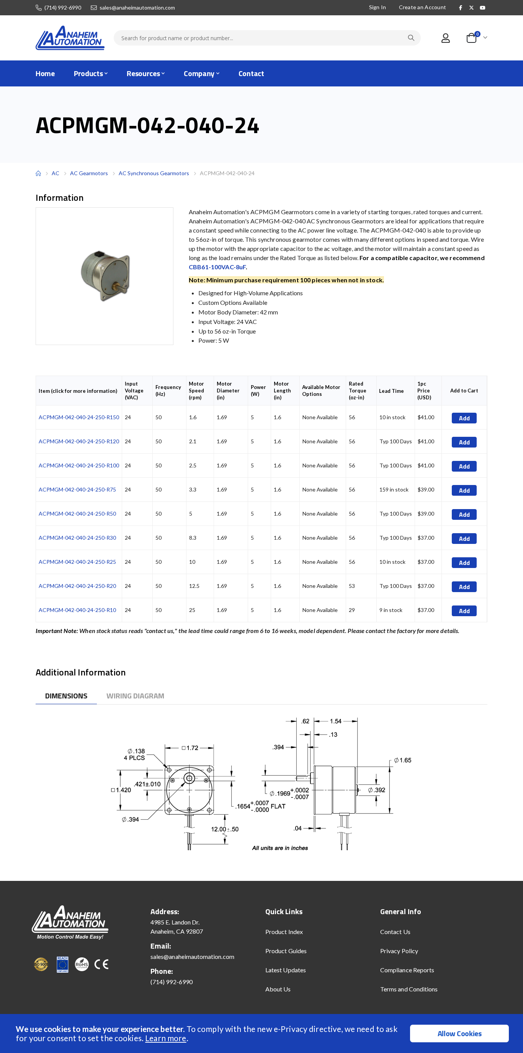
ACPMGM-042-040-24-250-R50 (77, 513)
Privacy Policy (399, 950)
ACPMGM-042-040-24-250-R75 (77, 489)
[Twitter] (472, 8)
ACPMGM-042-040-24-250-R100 (79, 465)
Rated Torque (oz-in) (357, 390)
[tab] (66, 696)
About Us (278, 989)
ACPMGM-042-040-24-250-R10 (77, 610)
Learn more (165, 1038)
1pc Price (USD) (424, 390)
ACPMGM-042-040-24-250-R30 (77, 537)
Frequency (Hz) (168, 390)
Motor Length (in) (282, 390)
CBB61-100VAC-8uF (217, 266)
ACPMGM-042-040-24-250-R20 (77, 586)
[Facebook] (461, 8)
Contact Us (395, 931)
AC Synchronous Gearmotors (154, 173)
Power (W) (258, 390)
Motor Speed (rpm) (196, 390)
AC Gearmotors (89, 173)
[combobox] (267, 38)
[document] (262, 1033)
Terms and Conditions (409, 989)
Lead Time (391, 391)
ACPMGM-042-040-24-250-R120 (79, 441)
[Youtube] (482, 8)
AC (55, 173)
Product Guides (286, 950)
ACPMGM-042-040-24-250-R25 (77, 561)
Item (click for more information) (78, 391)
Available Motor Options (321, 390)
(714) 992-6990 (62, 8)
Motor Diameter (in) (228, 390)
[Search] (411, 38)
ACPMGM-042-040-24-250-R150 (79, 417)
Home (38, 173)
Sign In (377, 7)
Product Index (284, 931)
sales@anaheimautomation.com (137, 8)
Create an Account (422, 7)
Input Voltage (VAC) (134, 390)
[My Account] (445, 38)
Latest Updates (285, 969)
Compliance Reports (407, 969)
